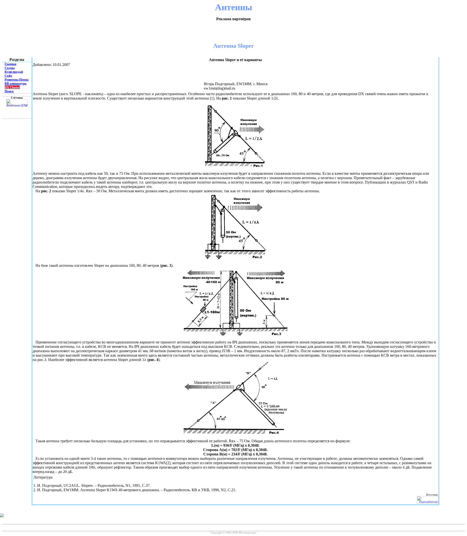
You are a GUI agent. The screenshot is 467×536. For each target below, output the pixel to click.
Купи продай (14, 72)
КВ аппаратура (16, 83)
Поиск (9, 91)
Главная (10, 64)
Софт (8, 75)
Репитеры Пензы (16, 79)
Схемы (10, 68)
